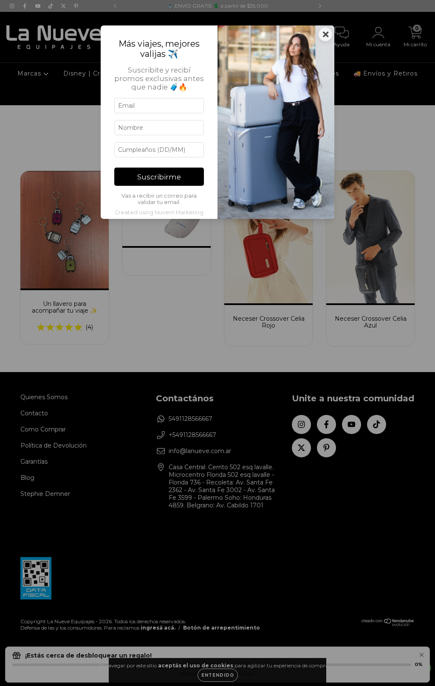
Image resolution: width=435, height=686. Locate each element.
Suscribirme (159, 177)
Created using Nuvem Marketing (159, 212)
